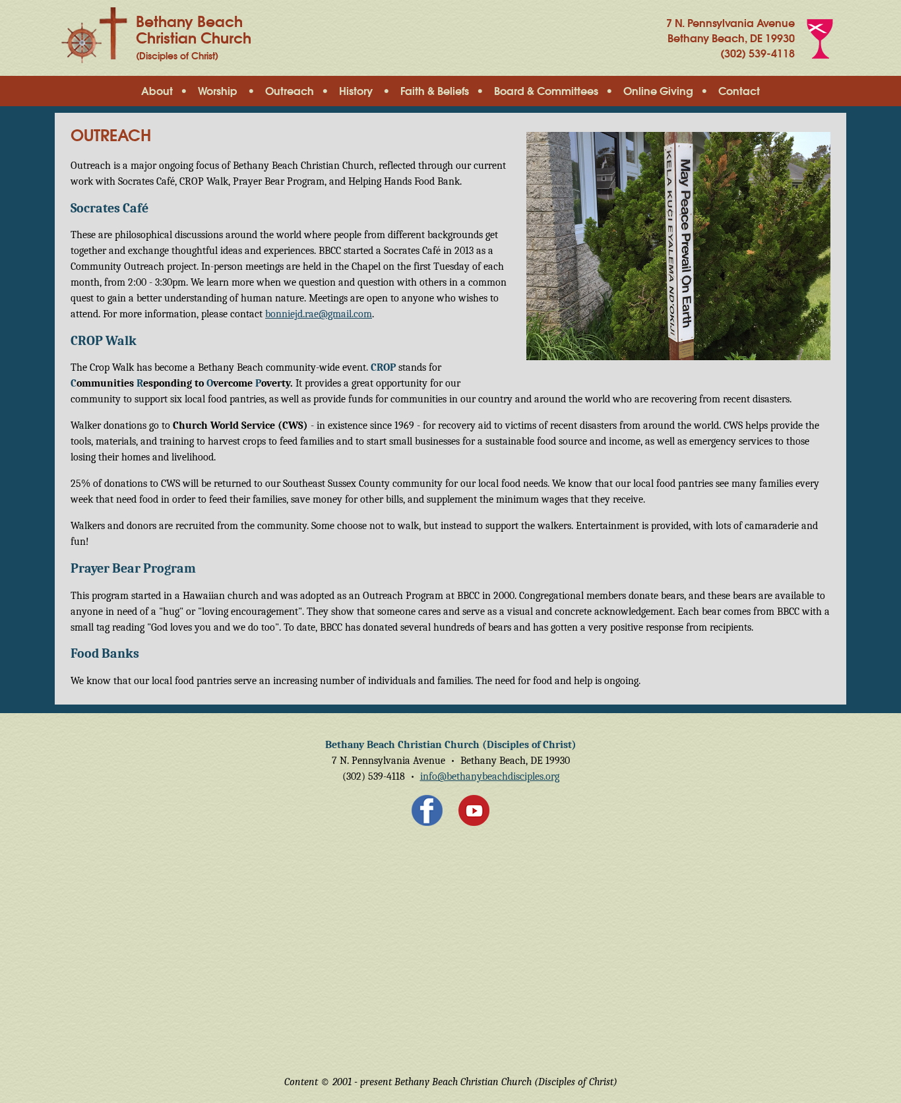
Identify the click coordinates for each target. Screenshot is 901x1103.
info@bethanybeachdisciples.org (489, 776)
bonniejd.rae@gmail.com (318, 314)
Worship (217, 91)
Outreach (289, 91)
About (157, 91)
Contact (739, 91)
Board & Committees (546, 91)
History (356, 91)
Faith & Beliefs (434, 91)
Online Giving (658, 91)
